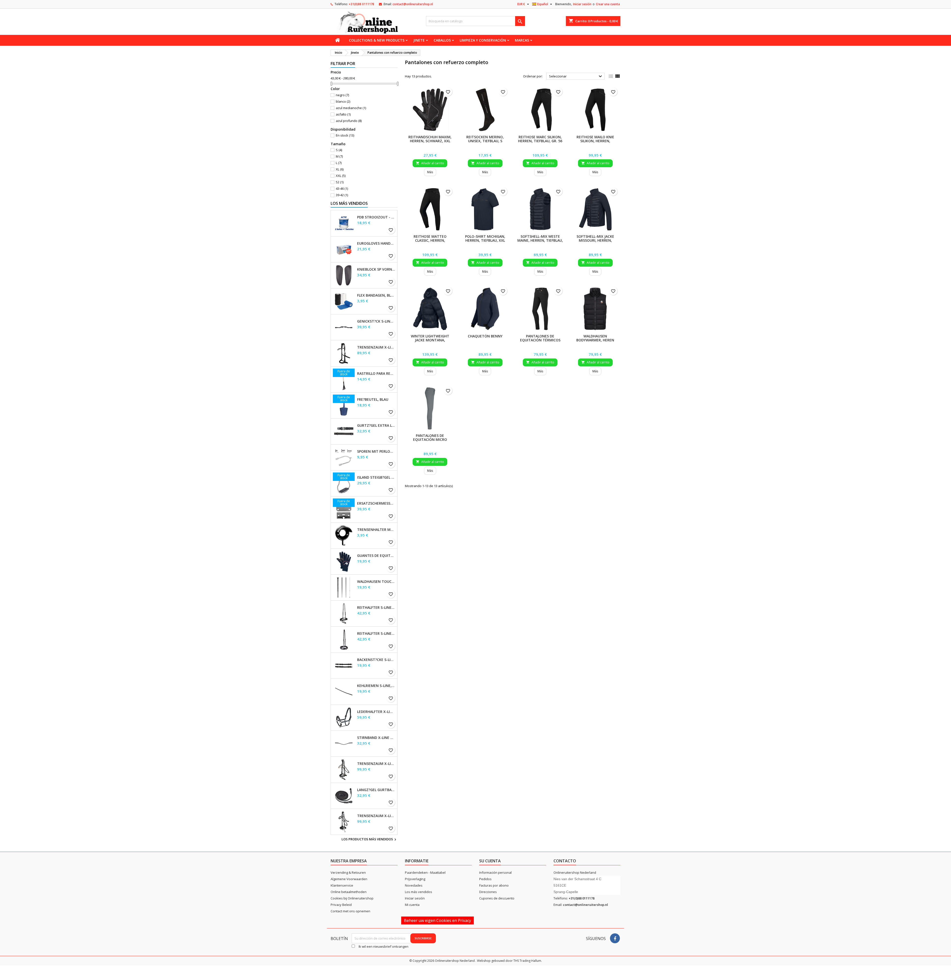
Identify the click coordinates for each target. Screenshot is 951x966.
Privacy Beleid (341, 904)
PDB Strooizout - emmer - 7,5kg (376, 217)
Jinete (419, 40)
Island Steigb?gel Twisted (376, 477)
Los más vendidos (349, 203)
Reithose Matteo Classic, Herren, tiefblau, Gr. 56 (430, 240)
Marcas (522, 40)
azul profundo (349, 120)
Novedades (414, 885)
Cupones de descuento (496, 898)
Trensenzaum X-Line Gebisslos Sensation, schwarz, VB (376, 347)
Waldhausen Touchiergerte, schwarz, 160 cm (376, 582)
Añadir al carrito (430, 163)
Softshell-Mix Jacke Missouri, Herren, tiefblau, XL (595, 240)
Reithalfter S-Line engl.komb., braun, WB (376, 608)
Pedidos (485, 879)
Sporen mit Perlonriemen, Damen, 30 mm (376, 451)
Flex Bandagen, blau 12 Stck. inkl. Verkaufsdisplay (376, 295)
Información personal (495, 872)
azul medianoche (351, 108)
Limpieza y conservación (483, 40)
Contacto (565, 861)
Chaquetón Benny (485, 336)
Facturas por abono (494, 885)
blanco (343, 101)
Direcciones (488, 892)
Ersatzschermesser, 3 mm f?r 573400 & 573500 (376, 503)
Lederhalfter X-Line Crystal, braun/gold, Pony (376, 712)
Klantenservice (342, 885)
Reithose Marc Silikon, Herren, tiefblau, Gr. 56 (540, 139)
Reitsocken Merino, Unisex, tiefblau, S (485, 139)
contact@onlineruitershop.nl (413, 4)
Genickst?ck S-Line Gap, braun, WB (376, 321)
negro (342, 95)
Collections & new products (376, 40)
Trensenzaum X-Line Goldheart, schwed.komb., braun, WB (376, 764)
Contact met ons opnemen (350, 911)
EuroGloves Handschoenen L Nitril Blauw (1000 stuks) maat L (376, 243)
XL (339, 169)
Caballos (442, 40)
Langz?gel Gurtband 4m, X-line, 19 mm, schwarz (376, 790)
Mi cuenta (412, 904)
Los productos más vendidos (369, 839)
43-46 (342, 188)
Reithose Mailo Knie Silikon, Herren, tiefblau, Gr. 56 (595, 141)
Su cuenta (490, 861)
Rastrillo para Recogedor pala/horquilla (376, 374)
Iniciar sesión (582, 4)
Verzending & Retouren (348, 872)
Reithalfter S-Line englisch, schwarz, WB (376, 634)
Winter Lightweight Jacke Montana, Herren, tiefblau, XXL (430, 340)
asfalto (343, 114)
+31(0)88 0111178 (361, 4)
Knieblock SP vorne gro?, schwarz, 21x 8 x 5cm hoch (376, 269)
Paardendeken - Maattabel (425, 872)
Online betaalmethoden (349, 892)
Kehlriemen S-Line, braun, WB (376, 686)
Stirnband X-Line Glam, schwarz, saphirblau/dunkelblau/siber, (376, 738)
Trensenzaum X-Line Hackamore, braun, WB (376, 816)
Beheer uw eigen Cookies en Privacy (437, 920)
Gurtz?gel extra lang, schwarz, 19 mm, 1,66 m (376, 425)
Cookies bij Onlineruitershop (352, 898)
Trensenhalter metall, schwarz (376, 530)
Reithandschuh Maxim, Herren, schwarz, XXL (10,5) (429, 141)
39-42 (342, 195)
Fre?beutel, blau (372, 399)
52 (339, 182)
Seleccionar (576, 76)
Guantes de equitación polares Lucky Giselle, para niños (376, 556)
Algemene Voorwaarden (349, 879)
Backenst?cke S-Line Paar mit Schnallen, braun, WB (376, 660)
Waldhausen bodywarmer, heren (595, 338)
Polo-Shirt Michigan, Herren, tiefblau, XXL (485, 238)
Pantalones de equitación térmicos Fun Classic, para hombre (540, 342)
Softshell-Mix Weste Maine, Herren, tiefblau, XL (540, 240)
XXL (340, 175)
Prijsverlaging (415, 879)
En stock (345, 135)
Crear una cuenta (608, 4)
